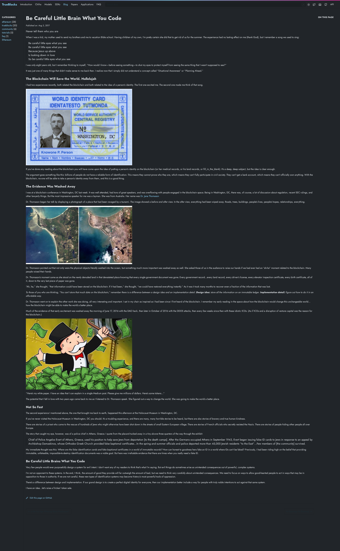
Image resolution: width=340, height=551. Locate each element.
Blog (65, 4)
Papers (74, 4)
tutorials (6, 32)
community (7, 29)
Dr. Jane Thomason (150, 196)
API (332, 4)
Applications (87, 4)
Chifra (38, 4)
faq (3, 36)
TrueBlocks (9, 4)
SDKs (57, 4)
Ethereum (6, 40)
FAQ (99, 4)
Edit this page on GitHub (40, 497)
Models (48, 4)
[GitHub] (325, 4)
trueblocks (7, 25)
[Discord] (320, 4)
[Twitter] (314, 4)
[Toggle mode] (309, 4)
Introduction (26, 4)
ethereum (6, 22)
